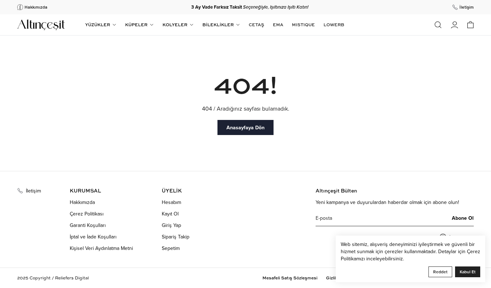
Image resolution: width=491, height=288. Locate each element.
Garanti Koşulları (88, 225)
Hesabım (171, 202)
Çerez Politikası (87, 213)
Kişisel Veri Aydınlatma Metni (101, 248)
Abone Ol (463, 218)
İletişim (33, 190)
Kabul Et (468, 272)
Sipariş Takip (175, 236)
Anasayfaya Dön (245, 127)
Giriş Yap (171, 225)
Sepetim (171, 248)
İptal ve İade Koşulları (93, 236)
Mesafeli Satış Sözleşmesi (289, 278)
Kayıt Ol (170, 213)
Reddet (440, 272)
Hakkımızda (82, 202)
